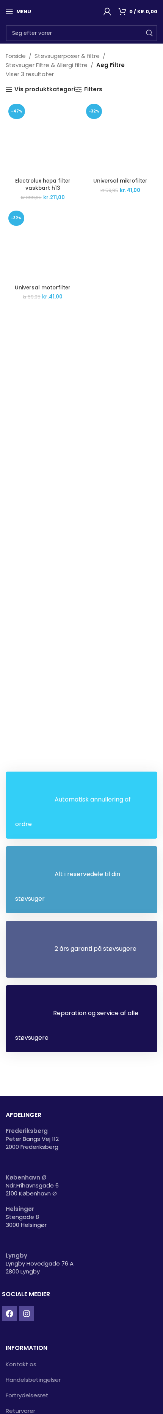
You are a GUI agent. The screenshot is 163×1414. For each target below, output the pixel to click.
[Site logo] (69, 11)
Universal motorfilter (43, 287)
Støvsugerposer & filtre (67, 56)
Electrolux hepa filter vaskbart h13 (43, 184)
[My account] (107, 11)
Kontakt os (21, 1364)
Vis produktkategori (44, 89)
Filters (93, 89)
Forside (16, 56)
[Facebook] (9, 1313)
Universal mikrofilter (120, 180)
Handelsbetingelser (33, 1380)
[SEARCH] (149, 33)
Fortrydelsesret (27, 1395)
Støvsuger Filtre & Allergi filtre (47, 65)
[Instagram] (26, 1313)
